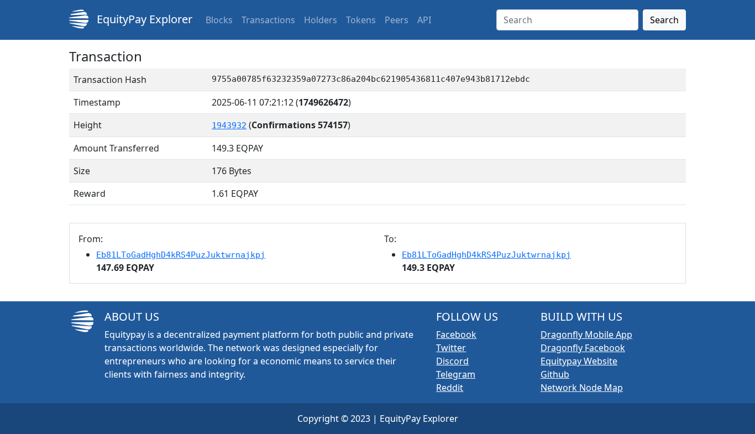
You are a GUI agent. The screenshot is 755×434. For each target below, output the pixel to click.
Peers (396, 20)
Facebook (456, 334)
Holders (320, 20)
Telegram (455, 374)
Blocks (219, 20)
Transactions (268, 20)
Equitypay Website (579, 361)
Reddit (449, 387)
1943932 (229, 125)
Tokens (361, 20)
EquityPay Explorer (143, 19)
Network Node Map (582, 387)
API (424, 20)
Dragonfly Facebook (583, 348)
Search (664, 20)
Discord (452, 361)
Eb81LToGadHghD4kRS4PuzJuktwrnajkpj (180, 255)
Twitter (451, 348)
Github (555, 374)
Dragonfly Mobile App (586, 334)
